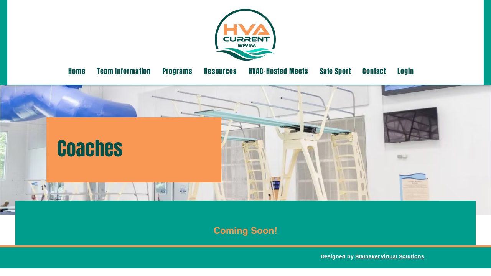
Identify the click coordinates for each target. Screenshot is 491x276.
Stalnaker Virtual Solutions (389, 256)
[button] (124, 71)
